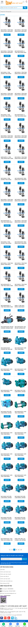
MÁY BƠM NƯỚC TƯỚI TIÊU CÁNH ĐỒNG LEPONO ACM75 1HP (6, 455)
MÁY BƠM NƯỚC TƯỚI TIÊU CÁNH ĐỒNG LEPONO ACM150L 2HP (6, 476)
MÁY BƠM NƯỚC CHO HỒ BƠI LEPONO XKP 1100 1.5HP (20, 328)
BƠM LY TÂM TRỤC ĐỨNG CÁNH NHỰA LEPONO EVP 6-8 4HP (20, 307)
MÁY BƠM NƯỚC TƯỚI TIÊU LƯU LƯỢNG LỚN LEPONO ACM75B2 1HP (6, 540)
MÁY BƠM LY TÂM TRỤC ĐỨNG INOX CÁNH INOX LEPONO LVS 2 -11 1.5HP (21, 31)
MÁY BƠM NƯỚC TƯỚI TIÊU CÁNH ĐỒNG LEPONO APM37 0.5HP (20, 349)
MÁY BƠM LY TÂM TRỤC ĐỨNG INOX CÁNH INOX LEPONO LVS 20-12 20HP (7, 201)
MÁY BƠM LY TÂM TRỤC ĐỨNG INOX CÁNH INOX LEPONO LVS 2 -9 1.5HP (7, 31)
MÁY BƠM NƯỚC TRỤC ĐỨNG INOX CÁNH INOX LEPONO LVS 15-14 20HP (21, 180)
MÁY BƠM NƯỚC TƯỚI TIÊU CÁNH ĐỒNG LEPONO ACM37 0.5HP (20, 434)
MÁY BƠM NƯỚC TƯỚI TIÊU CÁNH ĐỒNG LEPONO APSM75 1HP (6, 392)
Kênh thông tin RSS (4, 583)
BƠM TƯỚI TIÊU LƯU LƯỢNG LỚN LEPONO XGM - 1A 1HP (20, 540)
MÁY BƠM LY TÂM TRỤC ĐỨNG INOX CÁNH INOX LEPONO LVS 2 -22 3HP (21, 74)
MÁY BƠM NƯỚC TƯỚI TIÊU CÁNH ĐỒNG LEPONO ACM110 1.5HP (20, 476)
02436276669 (12, 591)
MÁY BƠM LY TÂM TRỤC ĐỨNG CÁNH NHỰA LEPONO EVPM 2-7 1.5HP (7, 264)
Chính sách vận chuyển (5, 574)
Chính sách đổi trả (4, 576)
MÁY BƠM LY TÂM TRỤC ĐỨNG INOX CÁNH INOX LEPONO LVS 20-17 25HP (21, 201)
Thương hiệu (8, 11)
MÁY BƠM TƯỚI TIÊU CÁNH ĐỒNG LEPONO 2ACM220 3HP (6, 519)
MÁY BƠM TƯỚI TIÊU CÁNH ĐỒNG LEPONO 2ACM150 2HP (20, 498)
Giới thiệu (2, 569)
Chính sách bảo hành (5, 578)
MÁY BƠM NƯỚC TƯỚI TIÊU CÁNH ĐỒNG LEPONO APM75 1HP (6, 370)
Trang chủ (3, 11)
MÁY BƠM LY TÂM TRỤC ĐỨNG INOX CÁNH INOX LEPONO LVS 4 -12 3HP (7, 95)
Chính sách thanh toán (5, 571)
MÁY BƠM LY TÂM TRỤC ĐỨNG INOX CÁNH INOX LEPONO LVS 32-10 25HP (21, 222)
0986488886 (10, 588)
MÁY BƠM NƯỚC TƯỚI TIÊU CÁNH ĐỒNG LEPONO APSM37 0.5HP (20, 370)
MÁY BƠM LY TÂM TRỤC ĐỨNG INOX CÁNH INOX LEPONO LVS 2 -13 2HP (7, 52)
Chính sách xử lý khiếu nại (6, 581)
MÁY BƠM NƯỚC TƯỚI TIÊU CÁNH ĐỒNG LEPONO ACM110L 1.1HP (21, 455)
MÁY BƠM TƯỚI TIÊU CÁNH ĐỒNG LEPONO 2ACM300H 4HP (20, 519)
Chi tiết (7, 34)
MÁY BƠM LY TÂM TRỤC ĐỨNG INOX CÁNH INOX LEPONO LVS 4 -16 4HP (21, 95)
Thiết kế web (14, 621)
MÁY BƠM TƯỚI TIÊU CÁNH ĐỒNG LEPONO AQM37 (20, 392)
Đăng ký (24, 559)
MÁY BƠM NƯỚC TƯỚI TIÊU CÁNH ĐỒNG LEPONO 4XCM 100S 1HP (21, 413)
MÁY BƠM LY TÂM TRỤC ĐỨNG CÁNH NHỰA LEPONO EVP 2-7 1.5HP (21, 264)
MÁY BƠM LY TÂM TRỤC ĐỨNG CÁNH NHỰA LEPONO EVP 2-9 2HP (21, 286)
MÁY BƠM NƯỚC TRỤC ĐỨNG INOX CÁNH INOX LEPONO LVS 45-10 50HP (21, 243)
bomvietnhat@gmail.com (10, 593)
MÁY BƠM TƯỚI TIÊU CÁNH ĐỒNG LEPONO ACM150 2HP (6, 498)
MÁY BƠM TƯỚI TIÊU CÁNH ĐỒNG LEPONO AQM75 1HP (6, 413)
